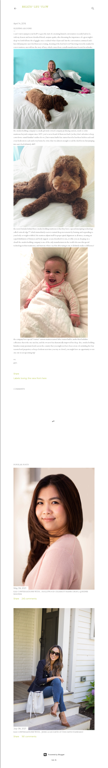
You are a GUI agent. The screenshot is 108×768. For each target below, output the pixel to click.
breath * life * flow (35, 6)
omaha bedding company (25, 130)
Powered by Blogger (56, 754)
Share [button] (16, 374)
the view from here (37, 378)
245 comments (29, 598)
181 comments (29, 736)
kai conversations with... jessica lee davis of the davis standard (48, 732)
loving (24, 378)
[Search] (92, 8)
